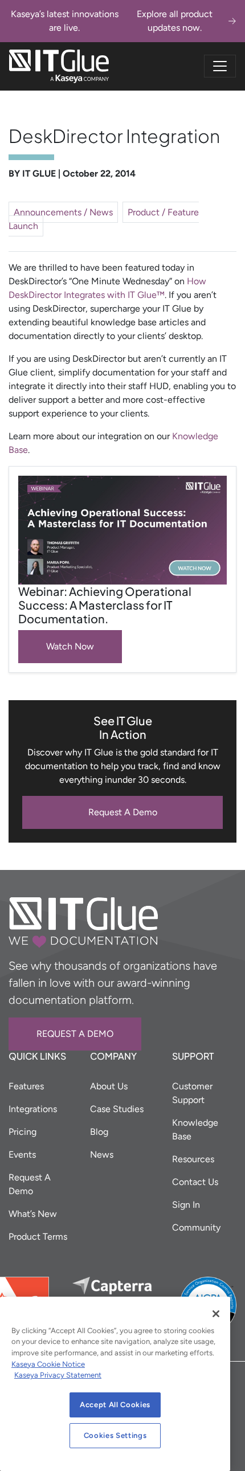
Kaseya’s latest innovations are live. (112, 21)
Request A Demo (122, 812)
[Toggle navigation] (220, 66)
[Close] (215, 1313)
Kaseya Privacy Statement (57, 1375)
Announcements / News (63, 212)
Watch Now (70, 646)
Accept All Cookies (115, 1404)
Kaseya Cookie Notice (48, 1364)
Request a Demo (74, 1033)
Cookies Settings (115, 1435)
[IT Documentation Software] (59, 66)
